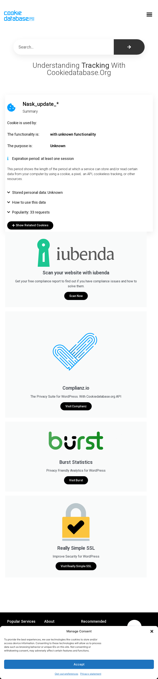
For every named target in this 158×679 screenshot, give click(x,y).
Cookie (13, 123)
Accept (79, 664)
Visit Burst (76, 480)
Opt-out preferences (66, 673)
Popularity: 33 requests (31, 212)
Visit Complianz (76, 406)
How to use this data (29, 202)
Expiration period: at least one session (43, 158)
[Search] (129, 47)
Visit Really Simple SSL (76, 566)
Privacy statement (90, 673)
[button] (152, 631)
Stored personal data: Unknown (37, 192)
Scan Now (76, 296)
